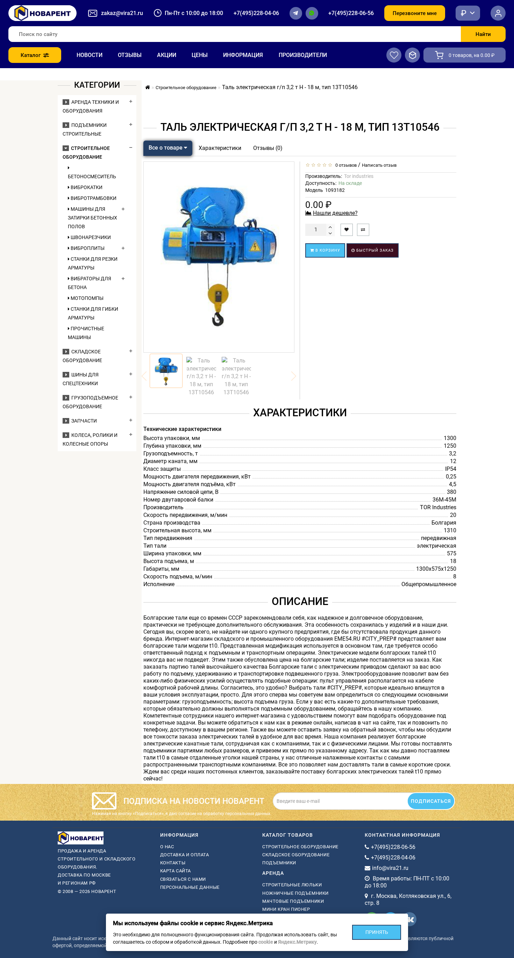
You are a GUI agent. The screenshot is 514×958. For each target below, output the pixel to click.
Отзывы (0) (268, 148)
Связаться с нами (183, 879)
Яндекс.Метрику (297, 942)
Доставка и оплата (184, 854)
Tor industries (358, 176)
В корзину (327, 250)
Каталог (31, 55)
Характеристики (220, 148)
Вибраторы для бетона (89, 283)
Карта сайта (175, 870)
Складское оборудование (295, 854)
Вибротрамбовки (93, 198)
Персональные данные (190, 887)
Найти (483, 34)
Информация (243, 55)
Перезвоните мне (415, 13)
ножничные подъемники (295, 893)
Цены (200, 55)
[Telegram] (296, 13)
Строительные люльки (292, 884)
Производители (303, 55)
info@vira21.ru (390, 868)
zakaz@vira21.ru (122, 13)
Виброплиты (87, 248)
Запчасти (83, 421)
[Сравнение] (412, 55)
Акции (166, 55)
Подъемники (279, 862)
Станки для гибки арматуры (93, 313)
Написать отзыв (379, 165)
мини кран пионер (286, 909)
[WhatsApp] (312, 13)
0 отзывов (345, 165)
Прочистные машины (86, 333)
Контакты (173, 862)
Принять (376, 932)
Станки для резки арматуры (92, 263)
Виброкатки (86, 187)
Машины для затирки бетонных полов (92, 217)
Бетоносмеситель (92, 176)
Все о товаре (166, 147)
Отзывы (130, 55)
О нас (167, 846)
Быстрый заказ (374, 250)
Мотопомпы (86, 298)
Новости (89, 55)
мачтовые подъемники (293, 901)
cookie (265, 942)
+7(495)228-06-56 (351, 13)
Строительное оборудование (300, 846)
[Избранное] (393, 55)
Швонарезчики (90, 237)
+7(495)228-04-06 (256, 13)
